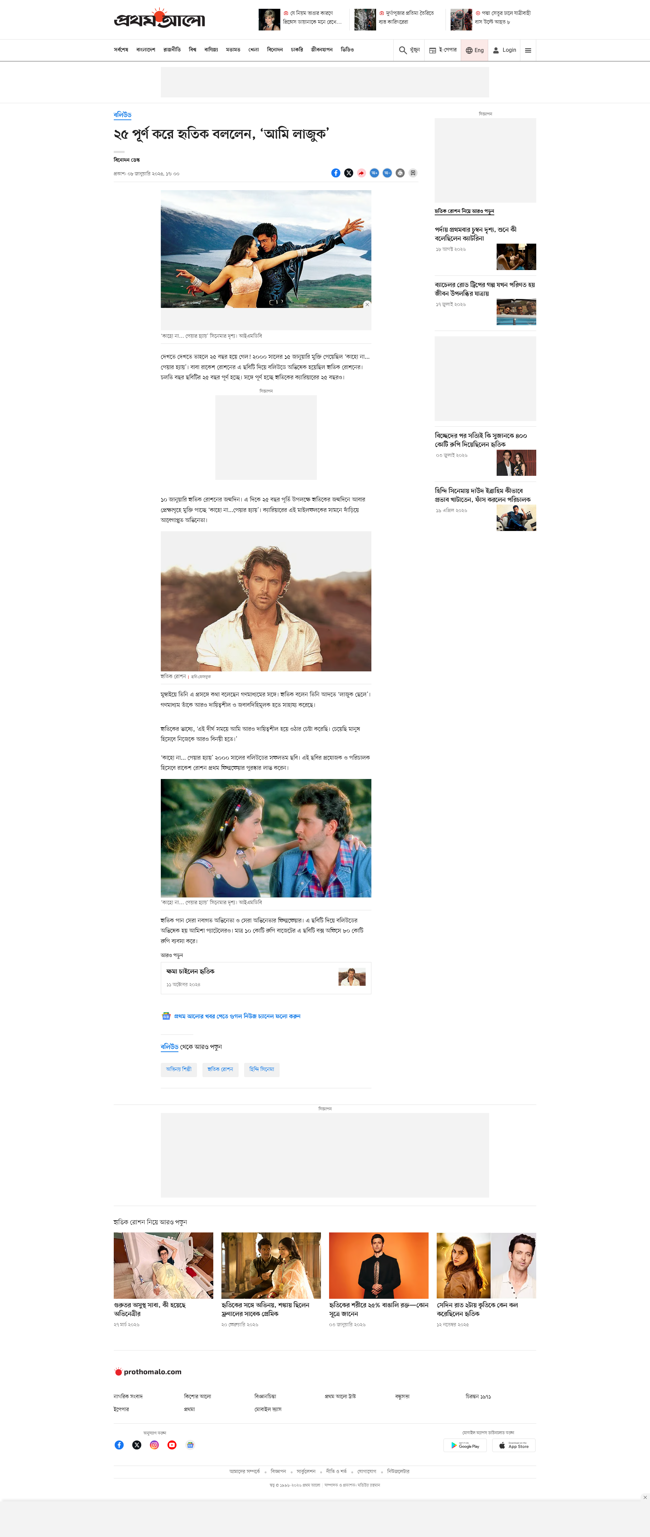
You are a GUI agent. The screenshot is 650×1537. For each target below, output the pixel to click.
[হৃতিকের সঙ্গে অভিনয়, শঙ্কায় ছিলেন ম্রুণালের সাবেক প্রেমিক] (271, 1265)
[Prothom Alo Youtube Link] (175, 1446)
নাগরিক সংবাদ (128, 1397)
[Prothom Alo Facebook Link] (122, 1446)
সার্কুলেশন (306, 1472)
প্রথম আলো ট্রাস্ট (340, 1397)
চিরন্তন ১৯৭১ (478, 1397)
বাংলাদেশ (145, 50)
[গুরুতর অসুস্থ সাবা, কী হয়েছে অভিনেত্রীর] (163, 1265)
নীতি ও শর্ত (336, 1472)
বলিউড (122, 115)
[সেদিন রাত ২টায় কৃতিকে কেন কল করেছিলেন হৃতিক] (486, 1265)
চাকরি (297, 50)
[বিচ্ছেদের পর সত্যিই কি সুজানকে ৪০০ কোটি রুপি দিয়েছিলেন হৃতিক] (516, 463)
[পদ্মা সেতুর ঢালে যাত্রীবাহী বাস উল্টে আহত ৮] (461, 19)
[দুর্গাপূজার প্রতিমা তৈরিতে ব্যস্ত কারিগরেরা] (365, 19)
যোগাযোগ (367, 1472)
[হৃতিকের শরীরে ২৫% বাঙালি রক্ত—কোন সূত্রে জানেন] (379, 1265)
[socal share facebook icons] (336, 177)
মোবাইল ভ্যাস (268, 1409)
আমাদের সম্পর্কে (245, 1472)
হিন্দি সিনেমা (262, 1069)
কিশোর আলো (197, 1397)
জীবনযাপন (322, 50)
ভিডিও (347, 50)
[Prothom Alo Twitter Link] (140, 1446)
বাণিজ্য (211, 50)
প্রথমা (189, 1409)
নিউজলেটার (398, 1472)
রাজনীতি (172, 50)
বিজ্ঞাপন (278, 1472)
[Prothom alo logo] (147, 1374)
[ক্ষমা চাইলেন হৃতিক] (352, 977)
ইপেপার (121, 1409)
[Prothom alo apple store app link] (514, 1446)
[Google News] (190, 1446)
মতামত (233, 50)
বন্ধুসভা (402, 1397)
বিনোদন (275, 50)
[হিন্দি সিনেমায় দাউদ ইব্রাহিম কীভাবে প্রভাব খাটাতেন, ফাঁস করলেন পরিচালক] (516, 518)
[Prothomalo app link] (465, 1446)
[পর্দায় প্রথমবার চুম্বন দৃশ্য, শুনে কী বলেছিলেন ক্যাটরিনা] (516, 257)
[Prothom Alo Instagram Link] (158, 1446)
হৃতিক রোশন (220, 1069)
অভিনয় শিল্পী (179, 1069)
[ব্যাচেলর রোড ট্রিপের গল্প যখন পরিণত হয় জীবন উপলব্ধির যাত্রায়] (516, 312)
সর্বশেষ (121, 50)
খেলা (253, 50)
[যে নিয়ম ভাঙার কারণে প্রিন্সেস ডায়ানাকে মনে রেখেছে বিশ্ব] (269, 19)
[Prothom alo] (159, 19)
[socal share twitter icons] (349, 177)
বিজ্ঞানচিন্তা (265, 1397)
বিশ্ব (192, 50)
